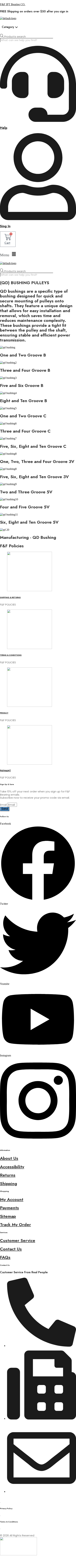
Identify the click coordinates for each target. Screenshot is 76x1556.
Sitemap (8, 1216)
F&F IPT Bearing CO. (12, 4)
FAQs (5, 1257)
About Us (9, 1158)
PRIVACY (4, 713)
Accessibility (12, 1167)
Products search (15, 36)
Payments (9, 1208)
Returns (7, 1175)
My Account (11, 1199)
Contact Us (11, 1249)
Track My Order (15, 1224)
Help (3, 127)
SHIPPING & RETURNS (10, 597)
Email (3, 805)
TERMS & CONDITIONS (11, 655)
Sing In (5, 226)
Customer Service (17, 1240)
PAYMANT (5, 770)
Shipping (8, 1183)
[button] (38, 254)
